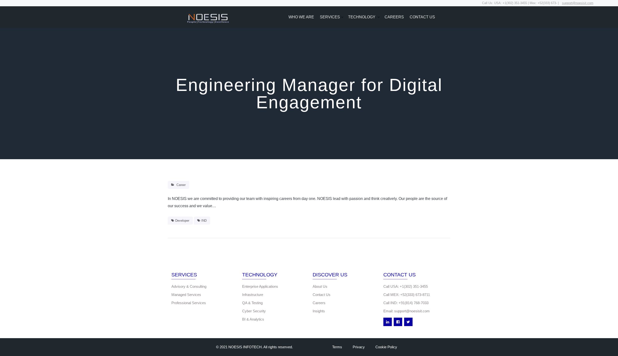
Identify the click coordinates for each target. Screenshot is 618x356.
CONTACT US (422, 17)
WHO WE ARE (301, 17)
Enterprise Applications (260, 286)
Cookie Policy (386, 347)
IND (204, 220)
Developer (182, 220)
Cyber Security (254, 311)
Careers (319, 303)
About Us (320, 286)
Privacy (359, 347)
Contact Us (321, 295)
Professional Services (188, 303)
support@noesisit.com (577, 3)
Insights (319, 311)
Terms (337, 347)
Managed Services (186, 295)
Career (181, 185)
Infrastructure (252, 295)
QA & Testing (252, 303)
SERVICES (330, 17)
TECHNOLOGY (362, 17)
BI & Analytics (253, 319)
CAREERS (394, 17)
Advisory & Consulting (188, 286)
